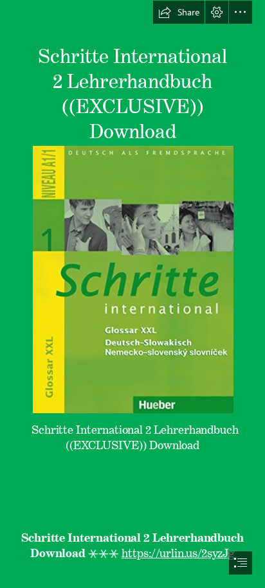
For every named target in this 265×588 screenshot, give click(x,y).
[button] (179, 12)
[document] (132, 294)
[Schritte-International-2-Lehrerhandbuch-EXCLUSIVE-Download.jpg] (132, 279)
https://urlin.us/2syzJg (178, 550)
